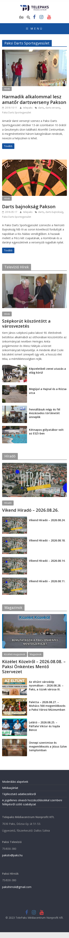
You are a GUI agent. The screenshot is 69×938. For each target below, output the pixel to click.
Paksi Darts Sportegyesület (16, 112)
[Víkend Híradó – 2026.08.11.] (14, 579)
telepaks (28, 107)
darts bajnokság (54, 212)
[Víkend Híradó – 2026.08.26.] (34, 465)
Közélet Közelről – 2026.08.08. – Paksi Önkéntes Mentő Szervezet (34, 666)
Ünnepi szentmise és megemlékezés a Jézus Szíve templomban (48, 746)
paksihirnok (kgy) (32, 330)
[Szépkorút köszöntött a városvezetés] (34, 276)
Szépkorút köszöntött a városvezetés (26, 323)
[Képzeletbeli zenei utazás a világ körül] (14, 367)
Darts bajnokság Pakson (29, 206)
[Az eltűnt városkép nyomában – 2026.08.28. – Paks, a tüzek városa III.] (14, 680)
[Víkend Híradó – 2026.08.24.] (14, 518)
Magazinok (35, 654)
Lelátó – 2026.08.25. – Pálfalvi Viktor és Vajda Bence (44, 726)
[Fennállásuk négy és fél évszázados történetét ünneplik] (14, 408)
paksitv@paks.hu (12, 855)
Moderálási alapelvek (15, 781)
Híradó (8, 503)
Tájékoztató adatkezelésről (19, 794)
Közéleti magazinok (14, 654)
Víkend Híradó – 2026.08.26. (30, 510)
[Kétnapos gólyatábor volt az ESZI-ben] (14, 428)
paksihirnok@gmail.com (16, 887)
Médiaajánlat (10, 788)
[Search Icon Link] (28, 17)
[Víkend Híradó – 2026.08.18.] (14, 538)
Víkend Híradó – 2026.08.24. (47, 520)
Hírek (7, 88)
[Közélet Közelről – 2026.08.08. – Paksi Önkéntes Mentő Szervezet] (34, 616)
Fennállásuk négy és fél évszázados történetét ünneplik (44, 413)
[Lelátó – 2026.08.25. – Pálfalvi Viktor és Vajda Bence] (14, 720)
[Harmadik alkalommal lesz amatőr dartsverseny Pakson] (34, 52)
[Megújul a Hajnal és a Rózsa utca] (14, 387)
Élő (21, 17)
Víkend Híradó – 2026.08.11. (47, 581)
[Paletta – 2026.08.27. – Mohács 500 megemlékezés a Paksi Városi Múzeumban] (14, 700)
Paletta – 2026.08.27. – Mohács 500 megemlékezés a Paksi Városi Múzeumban (47, 705)
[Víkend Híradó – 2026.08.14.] (14, 559)
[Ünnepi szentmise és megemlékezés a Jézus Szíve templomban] (14, 741)
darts (41, 107)
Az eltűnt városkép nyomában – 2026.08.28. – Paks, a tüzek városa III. (46, 685)
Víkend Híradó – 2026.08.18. (47, 540)
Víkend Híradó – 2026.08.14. (47, 560)
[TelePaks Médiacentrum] (34, 6)
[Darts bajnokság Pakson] (34, 162)
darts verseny (52, 107)
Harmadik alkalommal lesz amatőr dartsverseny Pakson (34, 99)
